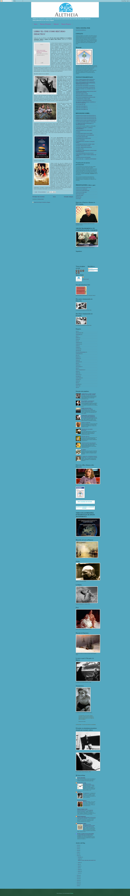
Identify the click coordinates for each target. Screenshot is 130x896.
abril (79, 867)
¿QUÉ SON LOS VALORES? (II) (81, 107)
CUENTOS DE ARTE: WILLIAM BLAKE (88, 443)
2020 (78, 848)
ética (77, 355)
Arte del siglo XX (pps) (80, 193)
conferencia (78, 342)
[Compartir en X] (52, 192)
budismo (77, 337)
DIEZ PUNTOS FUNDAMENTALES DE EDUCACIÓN (85, 97)
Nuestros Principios (45, 24)
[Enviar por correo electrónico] (50, 192)
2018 (78, 852)
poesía (77, 371)
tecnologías (78, 384)
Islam (77, 363)
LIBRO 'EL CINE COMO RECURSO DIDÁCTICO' (87, 860)
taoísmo (77, 381)
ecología (77, 347)
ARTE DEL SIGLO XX (85, 436)
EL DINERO (83, 449)
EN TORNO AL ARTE (80, 149)
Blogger (71, 893)
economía (77, 348)
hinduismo (78, 358)
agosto (79, 862)
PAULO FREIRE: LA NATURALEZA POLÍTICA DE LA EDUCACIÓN (87, 402)
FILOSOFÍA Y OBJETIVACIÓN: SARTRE (83, 145)
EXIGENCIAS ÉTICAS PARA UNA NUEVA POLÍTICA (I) (86, 115)
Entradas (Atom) (41, 199)
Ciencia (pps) (78, 198)
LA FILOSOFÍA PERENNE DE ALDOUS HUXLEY (85, 153)
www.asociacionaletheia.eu (81, 30)
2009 (78, 885)
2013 (78, 878)
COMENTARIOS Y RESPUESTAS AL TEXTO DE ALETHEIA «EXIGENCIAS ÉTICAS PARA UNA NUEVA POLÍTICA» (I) (89, 416)
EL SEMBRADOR (86, 793)
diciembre (80, 857)
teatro (77, 382)
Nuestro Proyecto (66, 24)
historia (77, 360)
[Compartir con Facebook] (54, 192)
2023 (78, 845)
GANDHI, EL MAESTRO (85, 422)
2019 (78, 850)
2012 (78, 880)
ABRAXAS (79, 792)
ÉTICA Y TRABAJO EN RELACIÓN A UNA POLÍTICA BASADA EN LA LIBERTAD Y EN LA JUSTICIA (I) (85, 80)
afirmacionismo (78, 332)
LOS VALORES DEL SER (80, 104)
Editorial (56, 24)
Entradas (91, 268)
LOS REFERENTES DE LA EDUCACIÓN (83, 138)
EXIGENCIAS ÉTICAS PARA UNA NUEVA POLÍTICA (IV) (86, 120)
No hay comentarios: (42, 192)
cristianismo (78, 344)
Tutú (78, 778)
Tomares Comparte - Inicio (82, 809)
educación (78, 350)
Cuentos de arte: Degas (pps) (81, 192)
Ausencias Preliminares (82, 800)
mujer (77, 368)
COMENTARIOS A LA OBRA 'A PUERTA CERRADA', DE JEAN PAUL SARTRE (88, 394)
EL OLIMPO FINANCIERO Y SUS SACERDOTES (85, 135)
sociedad (77, 379)
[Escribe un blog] (51, 192)
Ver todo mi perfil (86, 279)
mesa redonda (78, 366)
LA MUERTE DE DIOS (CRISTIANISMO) (83, 157)
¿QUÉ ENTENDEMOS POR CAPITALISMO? (84, 130)
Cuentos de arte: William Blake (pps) (82, 190)
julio (79, 864)
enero (79, 873)
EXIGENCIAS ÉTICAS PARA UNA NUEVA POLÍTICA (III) (86, 118)
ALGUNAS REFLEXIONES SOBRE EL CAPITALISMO (85, 121)
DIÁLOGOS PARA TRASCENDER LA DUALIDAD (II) (85, 87)
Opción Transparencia (80, 369)
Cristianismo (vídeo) (79, 195)
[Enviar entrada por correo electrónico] (48, 192)
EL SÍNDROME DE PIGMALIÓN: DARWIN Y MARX (85, 144)
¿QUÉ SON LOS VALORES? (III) (82, 109)
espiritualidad (78, 353)
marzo (79, 869)
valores (77, 385)
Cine (77, 340)
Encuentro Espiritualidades (81, 352)
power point (78, 374)
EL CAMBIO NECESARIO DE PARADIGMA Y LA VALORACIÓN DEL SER (84, 124)
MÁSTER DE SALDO (86, 801)
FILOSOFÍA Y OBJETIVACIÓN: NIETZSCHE (84, 147)
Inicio (35, 24)
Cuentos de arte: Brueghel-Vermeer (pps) (83, 187)
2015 (78, 875)
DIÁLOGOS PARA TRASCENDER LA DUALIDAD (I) (85, 85)
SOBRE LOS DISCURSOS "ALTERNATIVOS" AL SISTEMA (87, 409)
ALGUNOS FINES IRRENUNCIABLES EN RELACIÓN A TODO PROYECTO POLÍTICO (86, 92)
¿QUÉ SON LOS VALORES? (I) (81, 106)
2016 (78, 855)
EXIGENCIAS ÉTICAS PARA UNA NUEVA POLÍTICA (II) (86, 117)
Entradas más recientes (38, 196)
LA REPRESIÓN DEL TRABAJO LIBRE (83, 98)
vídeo (77, 387)
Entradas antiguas (68, 196)
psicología (78, 376)
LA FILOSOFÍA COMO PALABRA (82, 136)
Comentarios (91, 270)
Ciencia (77, 339)
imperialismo (78, 361)
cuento (77, 345)
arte (76, 336)
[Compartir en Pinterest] (55, 192)
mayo (79, 866)
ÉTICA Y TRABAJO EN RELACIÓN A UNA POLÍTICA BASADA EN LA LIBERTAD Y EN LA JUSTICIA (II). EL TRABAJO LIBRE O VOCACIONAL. (85, 83)
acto (76, 331)
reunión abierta (78, 377)
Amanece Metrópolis (81, 777)
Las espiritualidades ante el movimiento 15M (84, 834)
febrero (79, 871)
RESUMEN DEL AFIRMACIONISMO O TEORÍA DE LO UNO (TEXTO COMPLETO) (86, 103)
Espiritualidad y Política (81, 823)
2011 (78, 882)
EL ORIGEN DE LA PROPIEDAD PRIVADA (83, 100)
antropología (78, 334)
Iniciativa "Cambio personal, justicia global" (85, 833)
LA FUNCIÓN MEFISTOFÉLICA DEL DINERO (84, 133)
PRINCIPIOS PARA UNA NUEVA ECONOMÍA (84, 95)
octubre (79, 858)
